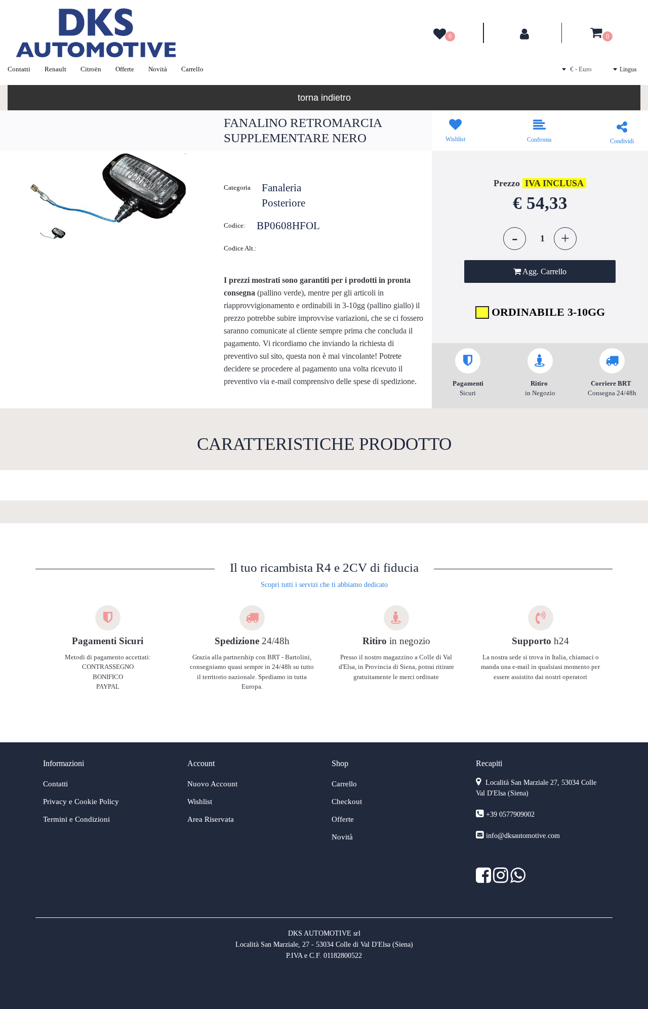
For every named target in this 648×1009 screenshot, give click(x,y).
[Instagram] (501, 879)
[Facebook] (484, 879)
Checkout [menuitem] (347, 801)
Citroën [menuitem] (90, 69)
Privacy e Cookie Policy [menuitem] (81, 801)
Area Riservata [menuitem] (210, 819)
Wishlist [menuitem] (199, 801)
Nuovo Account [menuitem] (212, 784)
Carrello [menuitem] (192, 69)
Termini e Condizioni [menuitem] (76, 819)
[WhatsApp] (517, 879)
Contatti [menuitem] (19, 69)
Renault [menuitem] (55, 69)
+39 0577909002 (510, 814)
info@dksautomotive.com (523, 835)
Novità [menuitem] (157, 69)
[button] (108, 187)
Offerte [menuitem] (124, 69)
